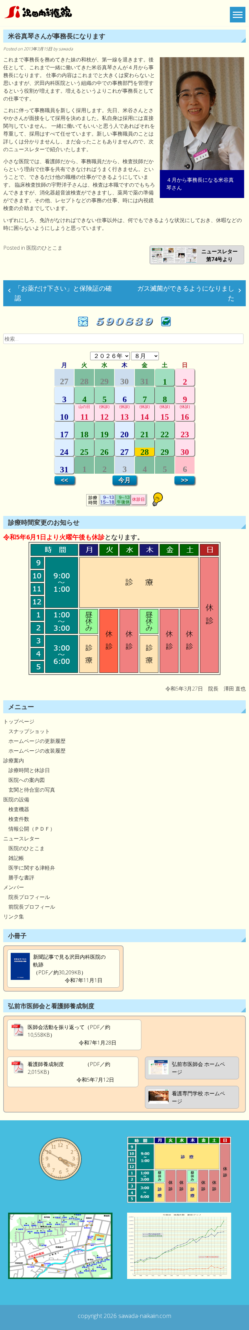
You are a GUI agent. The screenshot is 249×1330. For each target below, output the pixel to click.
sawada (66, 49)
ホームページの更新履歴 (34, 740)
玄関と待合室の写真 (29, 789)
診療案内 (13, 760)
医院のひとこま (44, 247)
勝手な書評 (18, 877)
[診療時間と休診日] (124, 673)
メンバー (13, 887)
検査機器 (16, 809)
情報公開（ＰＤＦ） (29, 828)
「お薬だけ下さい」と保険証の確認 (63, 293)
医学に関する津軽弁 (29, 867)
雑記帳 (13, 858)
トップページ (18, 721)
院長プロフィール (26, 897)
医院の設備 (16, 799)
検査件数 (16, 819)
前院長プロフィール (29, 906)
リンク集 (13, 916)
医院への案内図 (24, 780)
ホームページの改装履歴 (34, 750)
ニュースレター (21, 838)
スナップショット (26, 731)
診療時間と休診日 (26, 770)
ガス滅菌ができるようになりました (185, 293)
